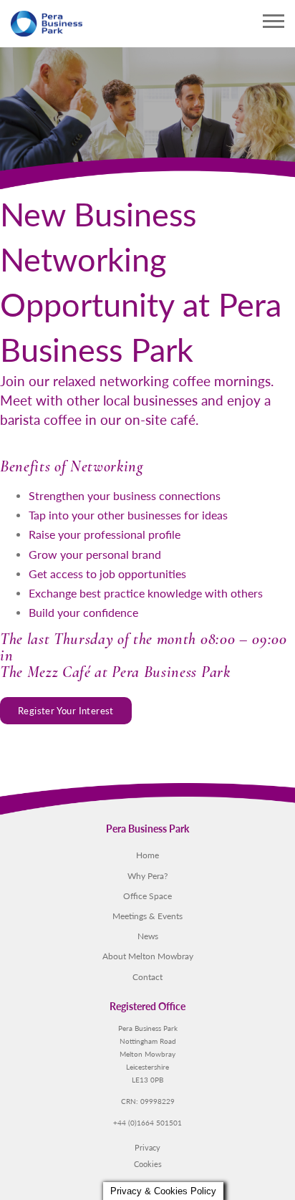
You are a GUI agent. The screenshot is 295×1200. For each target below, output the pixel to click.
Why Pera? (147, 875)
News (147, 935)
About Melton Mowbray (147, 955)
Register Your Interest (66, 710)
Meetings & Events (147, 915)
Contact (147, 976)
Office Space (147, 895)
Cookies (148, 1163)
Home (147, 854)
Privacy (147, 1147)
